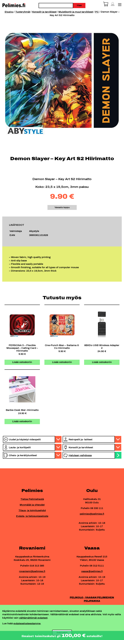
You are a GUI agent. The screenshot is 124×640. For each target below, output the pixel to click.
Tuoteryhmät (22, 12)
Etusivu (9, 12)
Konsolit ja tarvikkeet (44, 12)
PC (97, 12)
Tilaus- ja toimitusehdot (32, 510)
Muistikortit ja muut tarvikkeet (75, 12)
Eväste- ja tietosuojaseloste (32, 516)
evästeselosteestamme (27, 623)
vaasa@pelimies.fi (92, 571)
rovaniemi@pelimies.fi (32, 571)
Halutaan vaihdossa (80, 455)
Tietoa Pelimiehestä (32, 499)
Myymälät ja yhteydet (32, 505)
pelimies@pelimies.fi (92, 514)
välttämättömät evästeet (33, 618)
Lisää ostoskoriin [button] (22, 362)
